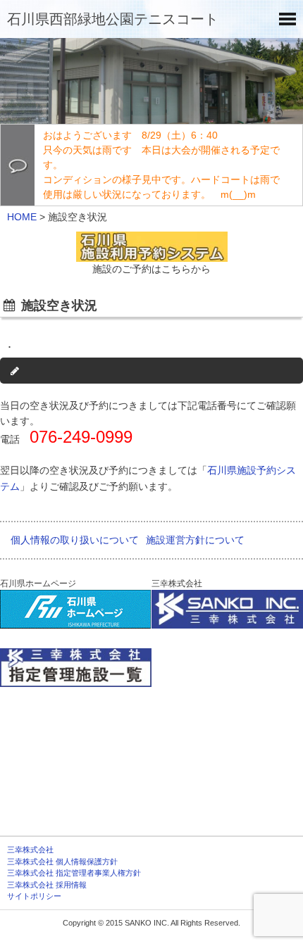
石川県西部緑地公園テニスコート (112, 19)
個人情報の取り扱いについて (75, 539)
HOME (22, 216)
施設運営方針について (195, 539)
